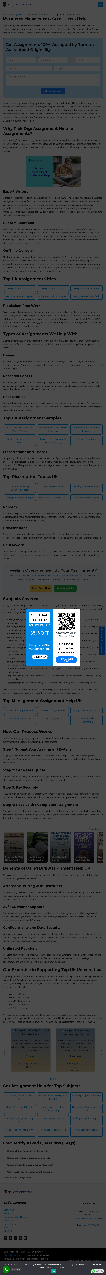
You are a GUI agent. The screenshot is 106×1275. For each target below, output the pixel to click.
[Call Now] (6, 1269)
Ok (53, 1271)
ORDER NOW (40, 656)
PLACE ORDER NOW (66, 659)
